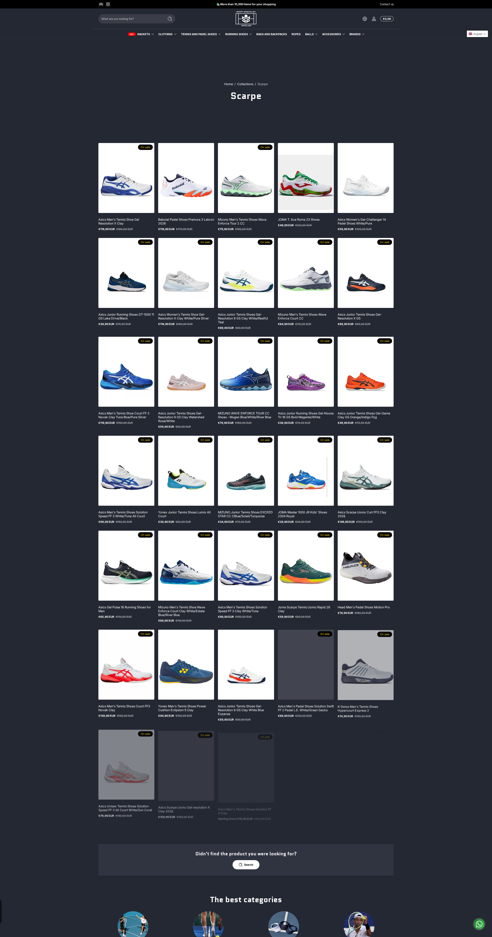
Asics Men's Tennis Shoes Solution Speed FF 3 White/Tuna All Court (123, 514)
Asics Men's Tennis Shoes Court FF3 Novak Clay (124, 708)
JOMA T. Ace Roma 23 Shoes (299, 219)
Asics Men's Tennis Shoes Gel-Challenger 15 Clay (359, 807)
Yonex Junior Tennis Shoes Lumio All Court (184, 514)
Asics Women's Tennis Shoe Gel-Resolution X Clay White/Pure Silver (183, 316)
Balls (309, 34)
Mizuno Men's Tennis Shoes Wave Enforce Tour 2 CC (242, 221)
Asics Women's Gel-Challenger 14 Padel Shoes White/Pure (362, 221)
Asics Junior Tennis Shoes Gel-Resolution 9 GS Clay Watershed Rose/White (181, 417)
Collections (245, 84)
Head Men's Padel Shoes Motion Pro (364, 607)
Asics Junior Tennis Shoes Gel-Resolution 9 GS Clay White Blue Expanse (241, 710)
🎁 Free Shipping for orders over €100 (243, 4)
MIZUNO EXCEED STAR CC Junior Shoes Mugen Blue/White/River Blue (363, 902)
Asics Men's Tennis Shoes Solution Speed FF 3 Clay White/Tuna (242, 609)
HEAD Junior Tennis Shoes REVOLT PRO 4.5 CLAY (303, 902)
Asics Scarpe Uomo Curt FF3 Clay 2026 (362, 514)
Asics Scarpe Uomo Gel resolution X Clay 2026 (184, 807)
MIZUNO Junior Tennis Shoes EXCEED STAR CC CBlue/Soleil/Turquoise (245, 514)
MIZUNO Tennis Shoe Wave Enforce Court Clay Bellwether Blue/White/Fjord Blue (124, 904)
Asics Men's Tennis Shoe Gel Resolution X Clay (118, 221)
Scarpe (263, 84)
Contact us (387, 4)
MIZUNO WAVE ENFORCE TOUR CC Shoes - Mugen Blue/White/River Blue (244, 415)
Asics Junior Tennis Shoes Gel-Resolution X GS (360, 316)
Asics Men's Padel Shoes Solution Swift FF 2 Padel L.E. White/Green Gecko (306, 708)
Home (228, 84)
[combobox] (130, 18)
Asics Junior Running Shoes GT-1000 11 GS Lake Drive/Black (126, 316)
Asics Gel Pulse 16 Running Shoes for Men (124, 609)
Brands (355, 34)
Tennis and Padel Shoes (199, 34)
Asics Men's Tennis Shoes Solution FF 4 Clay (244, 807)
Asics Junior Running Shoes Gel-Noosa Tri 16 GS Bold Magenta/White (306, 415)
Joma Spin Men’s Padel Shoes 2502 (303, 805)
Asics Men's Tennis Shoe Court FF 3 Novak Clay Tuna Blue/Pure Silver (123, 415)
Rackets (143, 34)
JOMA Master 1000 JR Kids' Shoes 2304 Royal (302, 514)
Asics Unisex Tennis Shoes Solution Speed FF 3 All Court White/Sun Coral (125, 807)
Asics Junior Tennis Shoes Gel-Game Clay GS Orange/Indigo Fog (364, 415)
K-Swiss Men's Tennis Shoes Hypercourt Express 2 (358, 708)
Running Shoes (236, 34)
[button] (364, 19)
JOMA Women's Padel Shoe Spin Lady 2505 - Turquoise (185, 902)
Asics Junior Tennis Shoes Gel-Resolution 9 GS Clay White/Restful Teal (243, 318)
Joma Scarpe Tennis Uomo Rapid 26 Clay (304, 609)
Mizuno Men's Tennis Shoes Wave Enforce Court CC (302, 316)
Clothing (165, 34)
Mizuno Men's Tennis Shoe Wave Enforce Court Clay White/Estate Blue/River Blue (181, 611)
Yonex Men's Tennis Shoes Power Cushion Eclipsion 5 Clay (182, 708)
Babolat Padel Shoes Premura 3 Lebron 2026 (186, 221)
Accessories (331, 34)
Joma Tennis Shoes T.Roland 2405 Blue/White (242, 902)
